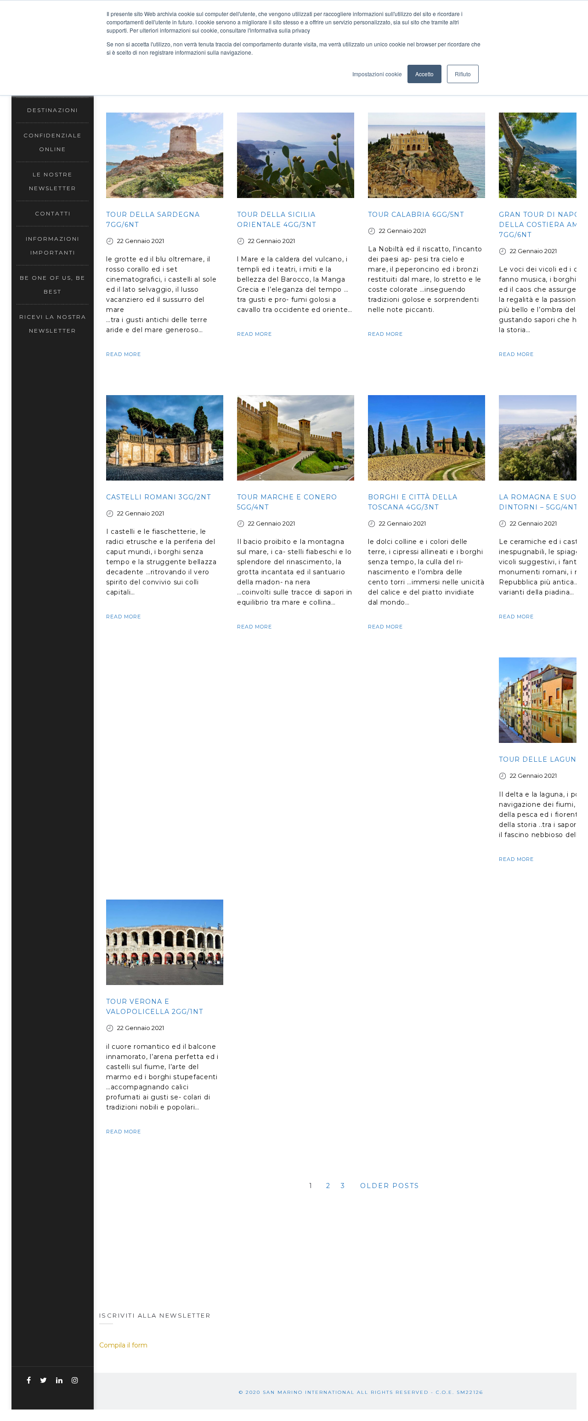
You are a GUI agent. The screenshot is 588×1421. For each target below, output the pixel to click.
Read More (123, 354)
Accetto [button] (424, 74)
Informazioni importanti (52, 245)
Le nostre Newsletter (52, 181)
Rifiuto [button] (463, 74)
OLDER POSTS (389, 1186)
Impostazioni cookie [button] (377, 74)
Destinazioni (52, 110)
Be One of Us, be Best (52, 284)
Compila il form (123, 1345)
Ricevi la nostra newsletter (52, 323)
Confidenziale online (52, 142)
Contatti (53, 213)
